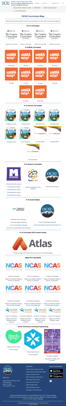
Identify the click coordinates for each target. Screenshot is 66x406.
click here (54, 397)
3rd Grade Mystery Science (13, 192)
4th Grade (11, 83)
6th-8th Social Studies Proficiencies (47, 222)
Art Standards (15, 280)
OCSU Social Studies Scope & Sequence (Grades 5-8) (47, 225)
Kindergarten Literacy (11, 124)
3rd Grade (54, 65)
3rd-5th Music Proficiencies (33, 301)
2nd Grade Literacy (40, 124)
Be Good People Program (33, 351)
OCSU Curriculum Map (20, 10)
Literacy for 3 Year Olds (11, 44)
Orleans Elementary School (33, 387)
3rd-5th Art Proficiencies (33, 276)
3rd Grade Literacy (54, 124)
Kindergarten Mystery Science (13, 184)
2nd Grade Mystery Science (14, 189)
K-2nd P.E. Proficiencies (11, 316)
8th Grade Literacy (33, 159)
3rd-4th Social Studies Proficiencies (18, 225)
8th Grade (25, 101)
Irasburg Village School (32, 384)
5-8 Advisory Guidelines (52, 356)
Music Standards (16, 305)
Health (57, 320)
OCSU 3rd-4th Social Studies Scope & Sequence (19, 227)
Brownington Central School (33, 379)
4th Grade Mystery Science (13, 195)
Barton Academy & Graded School (34, 377)
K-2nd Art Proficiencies (13, 276)
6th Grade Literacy (40, 141)
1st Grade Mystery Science (13, 186)
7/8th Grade (40, 101)
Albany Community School (32, 374)
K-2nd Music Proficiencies (13, 301)
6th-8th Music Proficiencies (52, 301)
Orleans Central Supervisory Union (22, 7)
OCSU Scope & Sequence (52, 186)
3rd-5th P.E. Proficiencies (26, 316)
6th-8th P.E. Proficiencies (40, 316)
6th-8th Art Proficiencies (52, 276)
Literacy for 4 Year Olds (40, 44)
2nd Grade (40, 65)
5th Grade (25, 83)
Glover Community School (32, 382)
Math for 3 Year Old (25, 44)
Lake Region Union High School (34, 390)
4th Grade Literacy (11, 141)
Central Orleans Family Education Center (36, 371)
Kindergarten (11, 65)
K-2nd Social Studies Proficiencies (18, 222)
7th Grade (54, 83)
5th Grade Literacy (25, 141)
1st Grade (26, 65)
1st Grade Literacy (25, 124)
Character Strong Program (13, 346)
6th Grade (40, 83)
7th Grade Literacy (54, 141)
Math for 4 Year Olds (54, 44)
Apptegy (36, 404)
